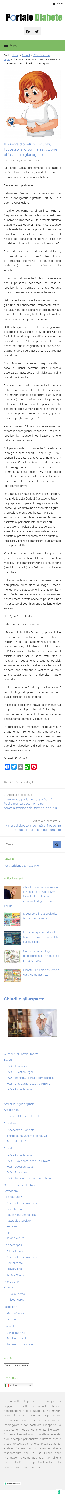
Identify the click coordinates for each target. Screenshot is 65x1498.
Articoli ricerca (15, 1299)
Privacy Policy (13, 1483)
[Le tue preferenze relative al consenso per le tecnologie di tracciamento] (59, 1492)
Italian (13, 1385)
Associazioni (11, 1109)
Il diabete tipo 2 (13, 1245)
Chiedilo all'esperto (24, 998)
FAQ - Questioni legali (21, 782)
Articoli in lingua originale (19, 1104)
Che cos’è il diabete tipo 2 (22, 1257)
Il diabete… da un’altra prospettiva (27, 1135)
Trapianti (9, 1326)
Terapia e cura (15, 1238)
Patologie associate (19, 1220)
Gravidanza (11, 1191)
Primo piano (11, 1281)
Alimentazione (15, 1251)
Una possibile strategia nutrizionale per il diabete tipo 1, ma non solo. (41, 956)
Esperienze (11, 1123)
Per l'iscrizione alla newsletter (22, 865)
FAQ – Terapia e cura (19, 1066)
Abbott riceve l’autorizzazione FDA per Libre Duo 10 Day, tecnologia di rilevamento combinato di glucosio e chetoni (31, 896)
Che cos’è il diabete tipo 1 (22, 1203)
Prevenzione (14, 1268)
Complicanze (15, 1209)
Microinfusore (15, 1313)
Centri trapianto (16, 1332)
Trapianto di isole (17, 1338)
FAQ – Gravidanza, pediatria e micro (28, 1083)
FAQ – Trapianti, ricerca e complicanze (30, 1077)
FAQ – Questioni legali (20, 1072)
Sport (10, 1232)
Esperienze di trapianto (21, 1130)
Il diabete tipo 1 (13, 1196)
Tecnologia (11, 1306)
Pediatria (12, 1226)
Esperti (8, 1059)
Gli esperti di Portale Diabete (21, 1054)
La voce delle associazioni (23, 1116)
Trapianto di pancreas (20, 1344)
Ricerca (8, 1287)
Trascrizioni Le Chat (18, 1141)
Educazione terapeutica (21, 1214)
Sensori (11, 1319)
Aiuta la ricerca (16, 1294)
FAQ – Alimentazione (19, 1089)
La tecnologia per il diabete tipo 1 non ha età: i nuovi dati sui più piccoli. (40, 937)
